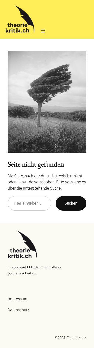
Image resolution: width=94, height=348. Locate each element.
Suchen (71, 203)
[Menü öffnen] (43, 31)
